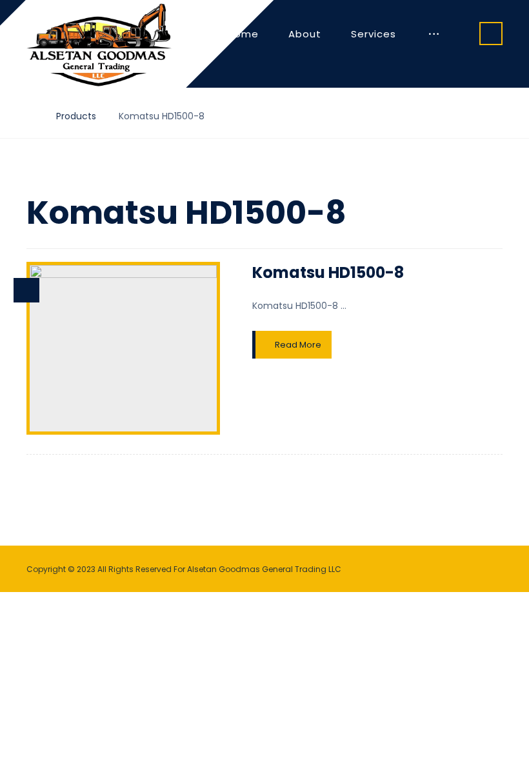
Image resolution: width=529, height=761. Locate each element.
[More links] (434, 34)
